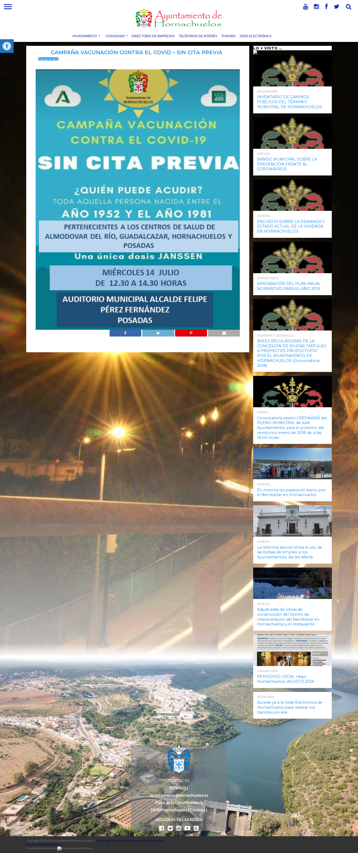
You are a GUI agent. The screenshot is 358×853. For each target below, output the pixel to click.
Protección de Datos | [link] (128, 840)
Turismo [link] (228, 36)
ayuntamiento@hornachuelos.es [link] (179, 795)
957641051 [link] (178, 788)
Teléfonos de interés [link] (198, 36)
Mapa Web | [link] (55, 844)
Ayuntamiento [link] (84, 36)
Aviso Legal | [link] (104, 840)
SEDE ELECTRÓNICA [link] (256, 36)
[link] (7, 46)
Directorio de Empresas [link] (153, 36)
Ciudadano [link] (115, 36)
